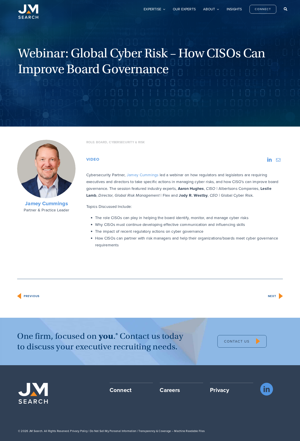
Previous (32, 296)
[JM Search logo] (28, 6)
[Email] (278, 160)
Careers (170, 390)
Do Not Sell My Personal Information (113, 431)
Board (101, 142)
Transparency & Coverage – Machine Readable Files (171, 431)
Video (92, 159)
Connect (121, 390)
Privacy (219, 390)
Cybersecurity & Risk (127, 142)
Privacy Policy (79, 431)
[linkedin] (266, 389)
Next (272, 296)
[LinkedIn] (269, 160)
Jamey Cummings (46, 203)
